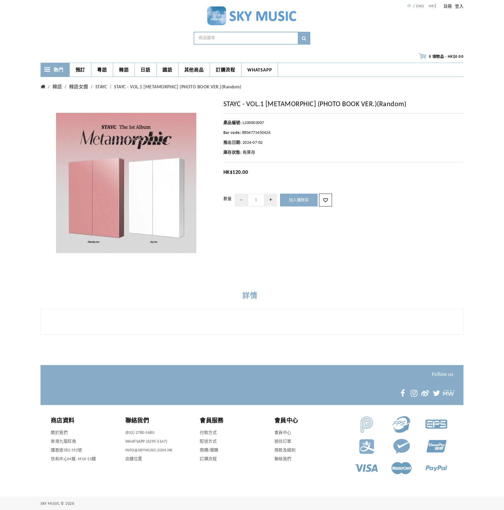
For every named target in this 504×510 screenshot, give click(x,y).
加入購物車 (299, 200)
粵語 (102, 70)
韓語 (124, 70)
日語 (145, 70)
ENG (420, 6)
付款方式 (208, 433)
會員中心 (282, 433)
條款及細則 (285, 450)
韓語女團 (78, 87)
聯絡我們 (282, 459)
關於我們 (59, 433)
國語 (167, 70)
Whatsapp (259, 70)
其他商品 (194, 70)
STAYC (101, 87)
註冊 (448, 6)
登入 (459, 6)
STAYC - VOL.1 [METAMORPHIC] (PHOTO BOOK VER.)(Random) (178, 87)
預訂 (80, 70)
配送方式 (208, 441)
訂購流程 (225, 70)
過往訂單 (282, 441)
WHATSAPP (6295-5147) (146, 441)
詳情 (250, 296)
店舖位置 (133, 459)
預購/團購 (209, 450)
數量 (227, 199)
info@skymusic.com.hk (148, 450)
